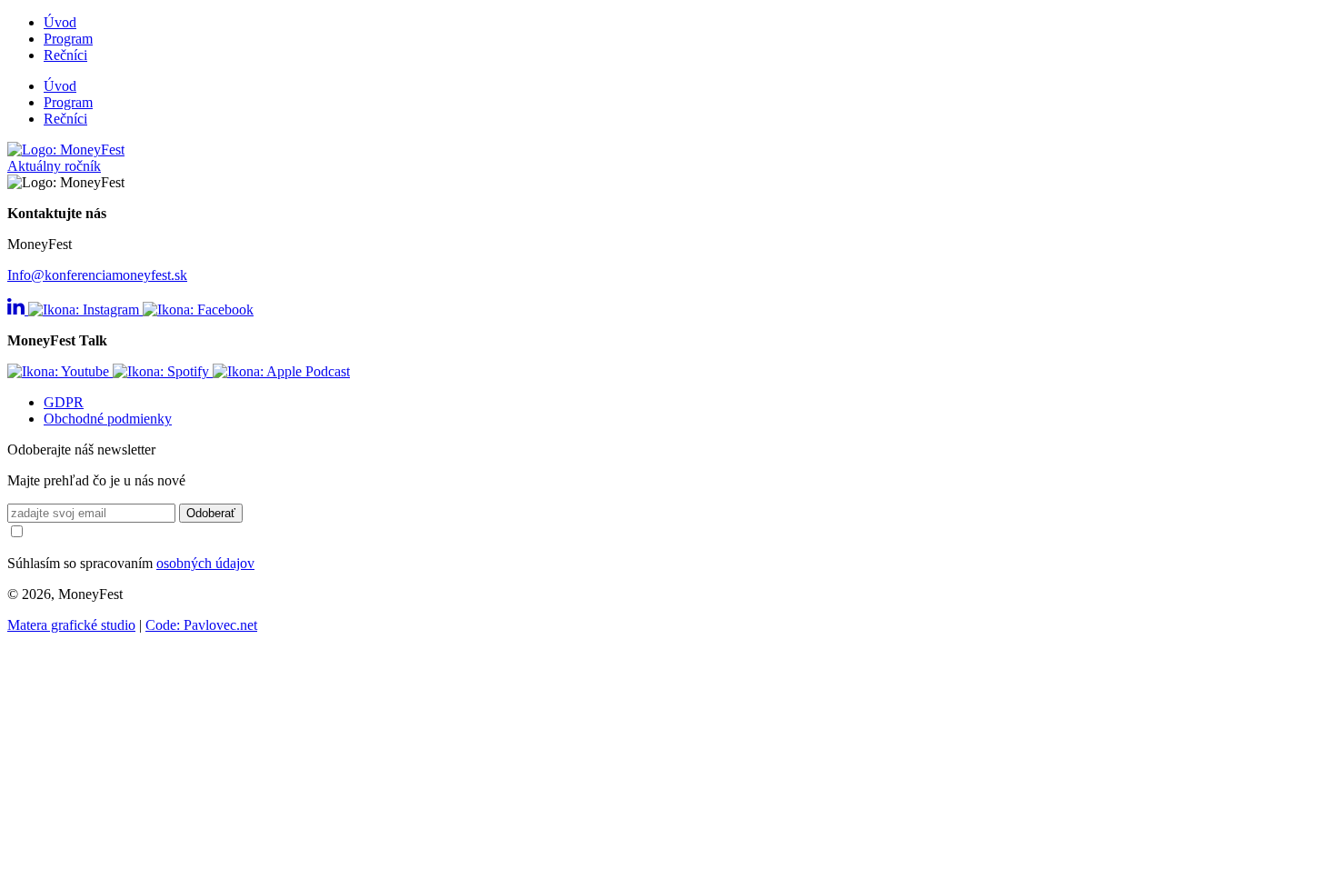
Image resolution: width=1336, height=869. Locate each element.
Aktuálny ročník (54, 166)
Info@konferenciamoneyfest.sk (97, 275)
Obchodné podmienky (108, 418)
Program (68, 38)
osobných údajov (205, 563)
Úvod (60, 22)
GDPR (64, 402)
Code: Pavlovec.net (201, 625)
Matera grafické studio (71, 625)
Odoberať (210, 513)
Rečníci (65, 55)
